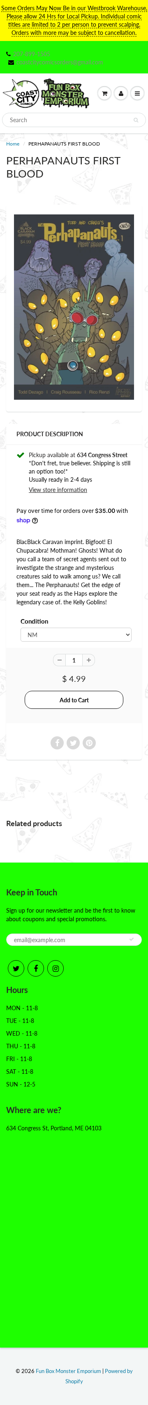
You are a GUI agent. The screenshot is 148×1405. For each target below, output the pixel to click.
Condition (34, 621)
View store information (58, 489)
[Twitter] (16, 968)
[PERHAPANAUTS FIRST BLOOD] (74, 307)
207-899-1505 (31, 53)
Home (12, 144)
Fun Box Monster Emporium (68, 1371)
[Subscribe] (131, 939)
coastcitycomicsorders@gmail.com (59, 62)
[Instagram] (55, 968)
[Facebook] (36, 968)
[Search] (136, 120)
